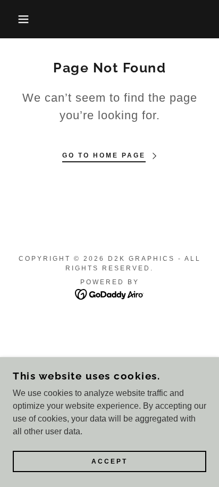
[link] (110, 293)
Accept (109, 461)
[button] (17, 19)
